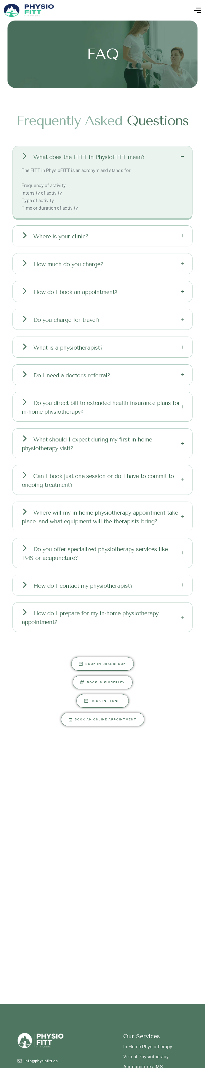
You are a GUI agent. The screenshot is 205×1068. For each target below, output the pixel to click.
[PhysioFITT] (29, 10)
